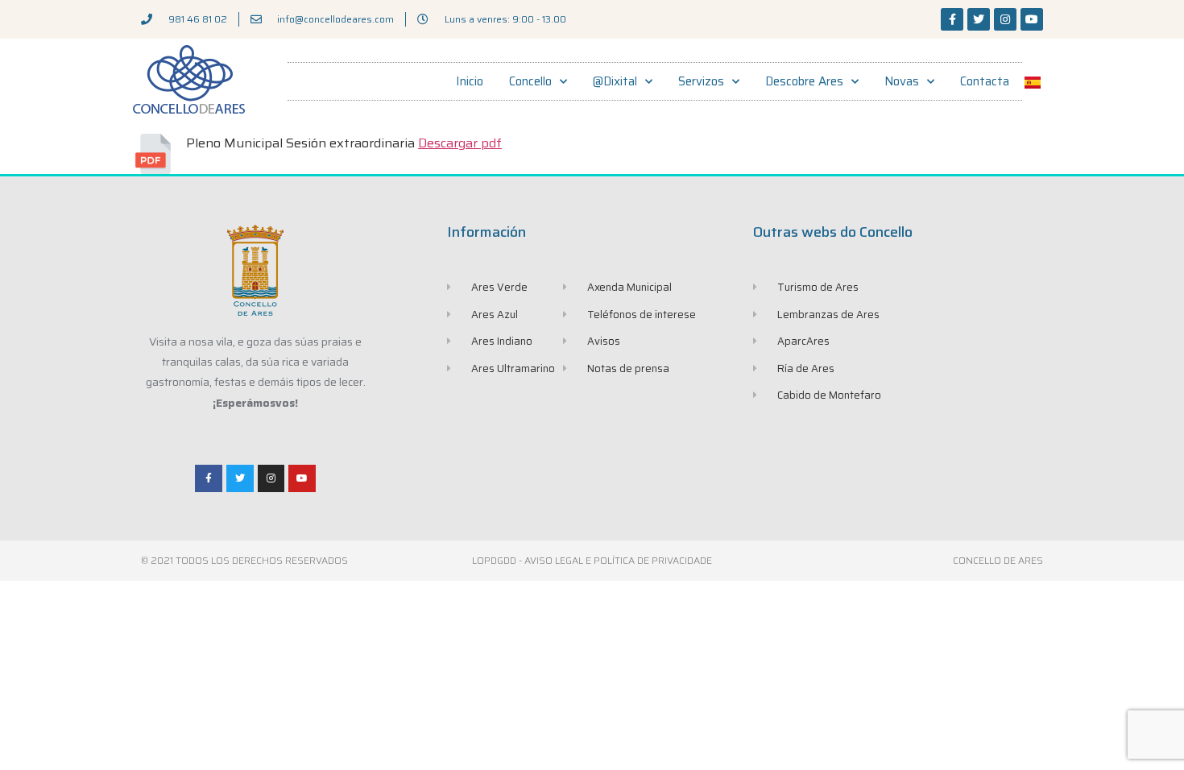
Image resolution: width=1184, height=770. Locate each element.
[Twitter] (978, 19)
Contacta (984, 81)
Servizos (701, 81)
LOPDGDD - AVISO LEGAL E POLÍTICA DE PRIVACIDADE (592, 560)
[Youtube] (1031, 19)
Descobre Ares (804, 81)
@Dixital (615, 81)
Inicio (469, 81)
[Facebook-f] (952, 19)
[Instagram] (1005, 19)
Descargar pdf (460, 143)
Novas (901, 81)
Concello (530, 81)
